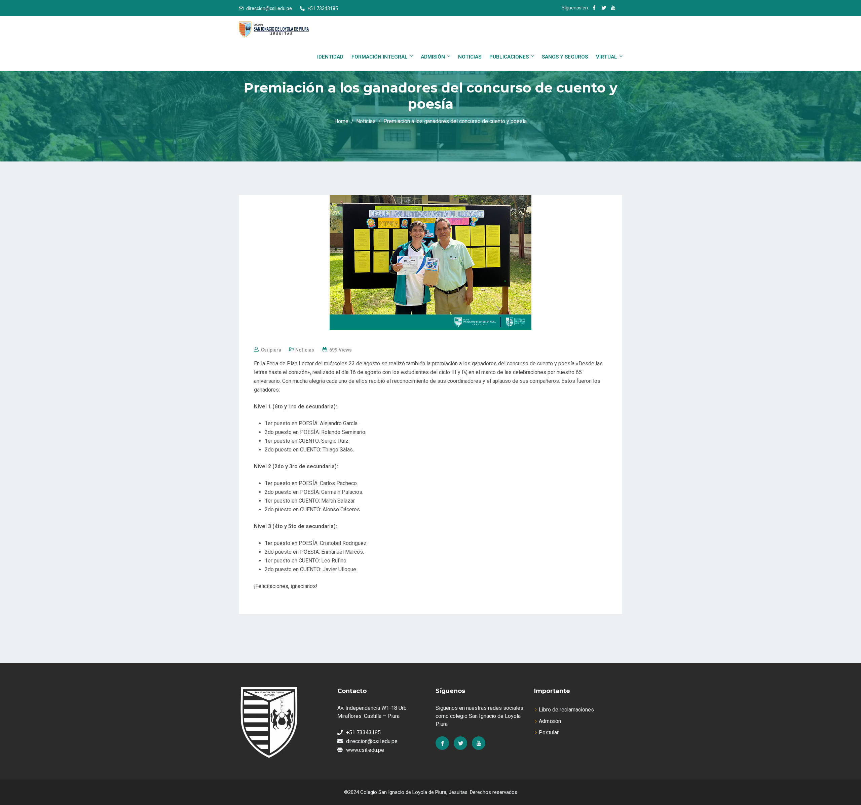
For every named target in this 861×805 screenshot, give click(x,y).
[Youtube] (478, 743)
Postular (549, 732)
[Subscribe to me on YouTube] (613, 8)
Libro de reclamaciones (566, 709)
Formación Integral (379, 57)
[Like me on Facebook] (594, 8)
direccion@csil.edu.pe (269, 8)
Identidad (330, 57)
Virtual (606, 57)
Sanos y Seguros (565, 57)
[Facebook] (442, 743)
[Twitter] (460, 743)
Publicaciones (509, 57)
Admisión (433, 57)
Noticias (469, 57)
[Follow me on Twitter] (603, 8)
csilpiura (271, 350)
